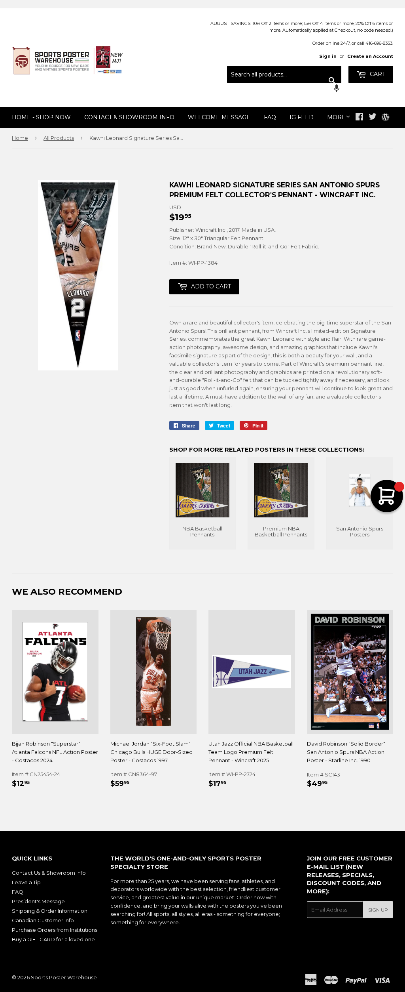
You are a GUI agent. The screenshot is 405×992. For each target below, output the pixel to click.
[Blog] (385, 117)
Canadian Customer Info (43, 920)
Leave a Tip (26, 882)
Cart (376, 74)
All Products (59, 138)
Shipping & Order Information (49, 911)
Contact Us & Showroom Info (49, 873)
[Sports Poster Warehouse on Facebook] (359, 117)
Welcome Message (219, 117)
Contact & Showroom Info (129, 117)
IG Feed (302, 117)
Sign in (328, 56)
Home (20, 138)
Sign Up (378, 910)
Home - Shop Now (41, 117)
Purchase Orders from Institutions (54, 930)
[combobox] (284, 74)
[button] (284, 89)
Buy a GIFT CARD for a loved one (53, 939)
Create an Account (370, 56)
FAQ (270, 117)
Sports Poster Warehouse (64, 977)
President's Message (38, 901)
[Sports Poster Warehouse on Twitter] (373, 117)
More (336, 117)
